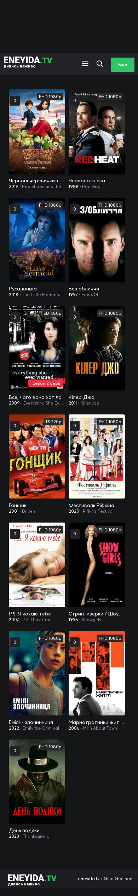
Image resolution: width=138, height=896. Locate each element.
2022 (14, 728)
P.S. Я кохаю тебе (30, 614)
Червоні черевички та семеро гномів (37, 180)
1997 (73, 294)
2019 (13, 186)
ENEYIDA (28, 62)
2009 (14, 403)
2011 (73, 403)
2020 (74, 511)
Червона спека (87, 180)
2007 (14, 619)
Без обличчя (84, 288)
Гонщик (18, 505)
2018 (13, 294)
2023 (14, 836)
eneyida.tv (88, 878)
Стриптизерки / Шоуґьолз (97, 614)
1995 (73, 619)
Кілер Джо (81, 397)
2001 (13, 511)
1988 (74, 186)
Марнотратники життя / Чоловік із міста (97, 722)
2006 (74, 728)
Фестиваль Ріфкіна (91, 505)
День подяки (24, 830)
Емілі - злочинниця (31, 722)
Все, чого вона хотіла (35, 397)
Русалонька (23, 288)
